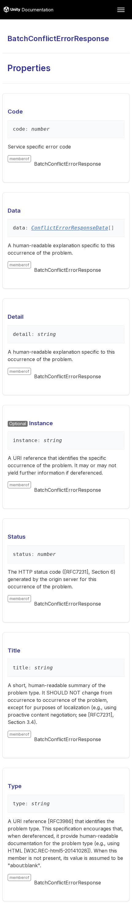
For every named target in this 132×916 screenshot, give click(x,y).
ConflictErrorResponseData (69, 228)
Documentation (37, 9)
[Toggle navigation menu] (121, 10)
